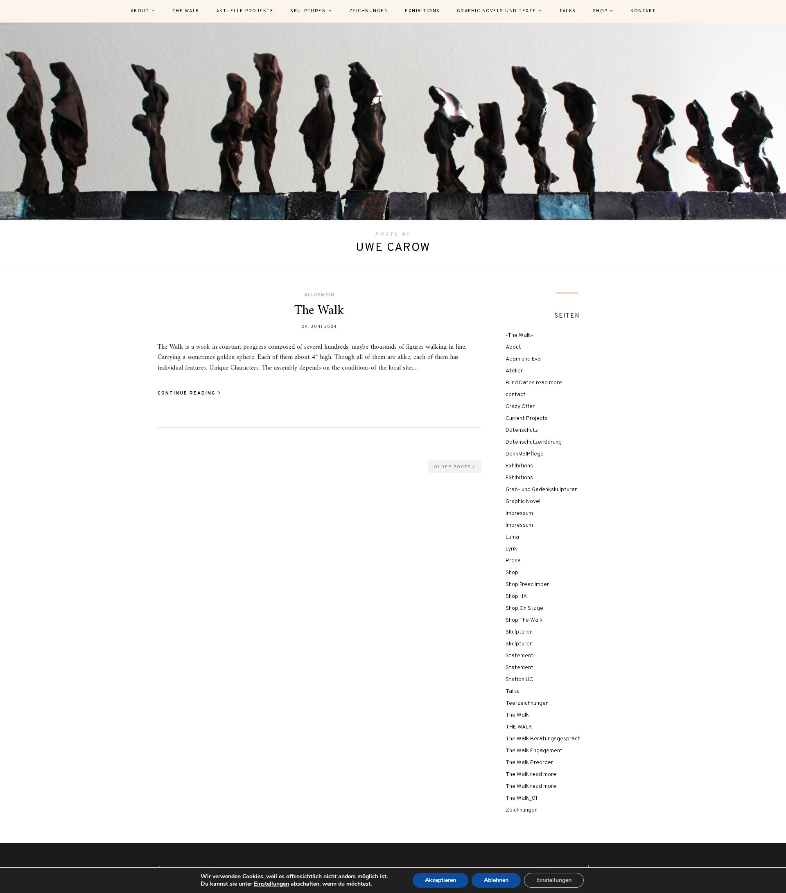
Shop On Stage (524, 608)
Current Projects (527, 418)
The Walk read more (531, 774)
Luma (512, 537)
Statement (519, 655)
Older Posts (453, 467)
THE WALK (519, 727)
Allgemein (319, 295)
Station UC (519, 679)
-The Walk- (519, 335)
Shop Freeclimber (527, 584)
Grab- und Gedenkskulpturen (542, 489)
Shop (600, 11)
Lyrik (511, 549)
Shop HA (516, 596)
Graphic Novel (523, 501)
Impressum (519, 513)
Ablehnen (496, 880)
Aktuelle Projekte (245, 11)
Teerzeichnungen (527, 703)
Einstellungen (271, 884)
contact (516, 394)
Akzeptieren (440, 880)
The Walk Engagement (534, 750)
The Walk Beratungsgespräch (543, 738)
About (140, 11)
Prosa (513, 560)
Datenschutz (522, 430)
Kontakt (643, 11)
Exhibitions (422, 11)
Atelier (514, 371)
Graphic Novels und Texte (496, 11)
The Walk (185, 11)
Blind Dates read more (534, 382)
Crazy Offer (520, 406)
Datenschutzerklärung (534, 442)
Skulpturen (308, 11)
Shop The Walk (524, 620)
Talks (567, 11)
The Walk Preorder (529, 762)
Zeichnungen (368, 11)
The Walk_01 (522, 798)
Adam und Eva (523, 359)
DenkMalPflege (525, 454)
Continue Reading (187, 393)
